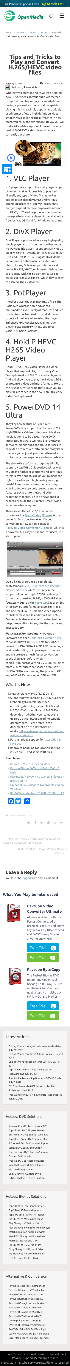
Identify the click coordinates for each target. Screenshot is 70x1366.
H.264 (40, 1219)
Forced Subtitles (37, 1178)
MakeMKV (24, 1329)
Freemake (44, 1338)
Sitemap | (41, 1358)
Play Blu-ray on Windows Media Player (29, 1227)
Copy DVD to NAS (18, 1173)
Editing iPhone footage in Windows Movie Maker (35, 1046)
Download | (30, 1354)
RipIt (43, 1329)
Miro (11, 1338)
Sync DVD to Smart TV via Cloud (26, 1165)
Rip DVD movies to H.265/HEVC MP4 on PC (37, 793)
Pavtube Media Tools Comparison (27, 1285)
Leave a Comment (53, 83)
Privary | (17, 1358)
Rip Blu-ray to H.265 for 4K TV (25, 1245)
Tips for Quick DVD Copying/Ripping (28, 1152)
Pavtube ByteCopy (43, 969)
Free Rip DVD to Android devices (26, 1160)
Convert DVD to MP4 (20, 1156)
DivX (9, 257)
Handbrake (43, 1333)
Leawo (12, 1333)
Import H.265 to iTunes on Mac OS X (32, 764)
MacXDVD (22, 1333)
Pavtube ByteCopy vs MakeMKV (26, 1298)
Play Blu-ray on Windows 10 (24, 1223)
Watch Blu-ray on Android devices (27, 1232)
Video (32, 32)
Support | (29, 1358)
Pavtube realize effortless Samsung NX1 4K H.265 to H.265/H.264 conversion (31, 840)
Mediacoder (21, 1338)
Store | (18, 1354)
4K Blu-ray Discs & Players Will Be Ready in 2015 (42, 850)
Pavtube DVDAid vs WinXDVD (25, 1316)
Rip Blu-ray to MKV (19, 1219)
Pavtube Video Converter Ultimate (44, 908)
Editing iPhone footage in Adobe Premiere (32, 1054)
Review (20, 32)
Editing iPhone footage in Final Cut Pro (30, 1061)
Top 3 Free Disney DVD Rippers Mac (28, 1139)
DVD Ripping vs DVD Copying (25, 1320)
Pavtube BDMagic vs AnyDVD (25, 1307)
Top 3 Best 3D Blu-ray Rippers (25, 1210)
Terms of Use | (57, 1354)
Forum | (43, 1354)
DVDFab (35, 1329)
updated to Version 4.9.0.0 (46, 637)
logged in (28, 878)
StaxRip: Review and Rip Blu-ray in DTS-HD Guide (35, 1078)
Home (9, 32)
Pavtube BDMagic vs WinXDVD (25, 1312)
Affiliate (53, 1358)
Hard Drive (35, 1173)
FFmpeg (47, 515)
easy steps (41, 602)
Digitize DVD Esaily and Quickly (25, 1147)
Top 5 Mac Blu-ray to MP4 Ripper (26, 1214)
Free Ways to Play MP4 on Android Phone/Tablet (35, 1094)
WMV (33, 1219)
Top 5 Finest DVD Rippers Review (27, 1130)
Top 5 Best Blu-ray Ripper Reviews (27, 1206)
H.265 (44, 32)
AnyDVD (13, 1329)
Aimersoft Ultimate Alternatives (26, 1294)
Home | (8, 1354)
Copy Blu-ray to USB (19, 1249)
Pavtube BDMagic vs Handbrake (26, 1303)
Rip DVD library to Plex (21, 1169)
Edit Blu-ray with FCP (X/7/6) (24, 1258)
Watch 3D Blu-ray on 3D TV (23, 1240)
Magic (32, 1333)
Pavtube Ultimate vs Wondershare (27, 1290)
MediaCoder (32, 515)
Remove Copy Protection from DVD (28, 1126)
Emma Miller (31, 87)
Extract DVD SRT (18, 1178)
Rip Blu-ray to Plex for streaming (26, 1253)
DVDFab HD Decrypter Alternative (27, 1325)
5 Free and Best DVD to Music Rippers (29, 1143)
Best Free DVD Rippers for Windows (28, 1134)
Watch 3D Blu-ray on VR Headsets (27, 1236)
